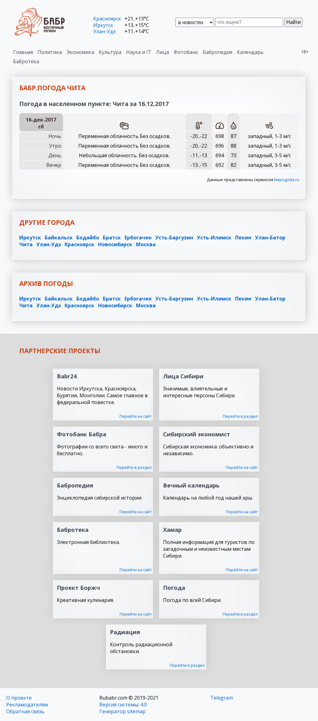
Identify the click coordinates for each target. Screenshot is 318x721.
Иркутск (103, 25)
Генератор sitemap (122, 711)
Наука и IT (138, 52)
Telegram (221, 697)
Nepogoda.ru (286, 179)
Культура (110, 52)
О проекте (19, 697)
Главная (23, 52)
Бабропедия (217, 52)
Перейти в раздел (240, 416)
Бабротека (26, 61)
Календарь (250, 52)
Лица (162, 52)
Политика (50, 52)
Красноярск (107, 18)
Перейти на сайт (136, 416)
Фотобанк (186, 52)
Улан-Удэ (104, 31)
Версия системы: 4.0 (123, 704)
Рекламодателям (27, 704)
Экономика (80, 52)
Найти (293, 22)
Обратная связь (25, 711)
